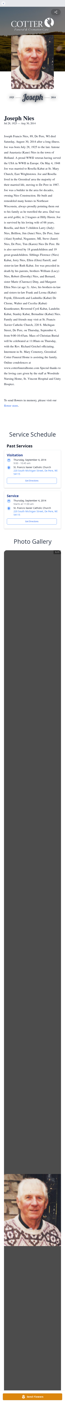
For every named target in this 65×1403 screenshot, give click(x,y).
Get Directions (31, 480)
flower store (11, 405)
